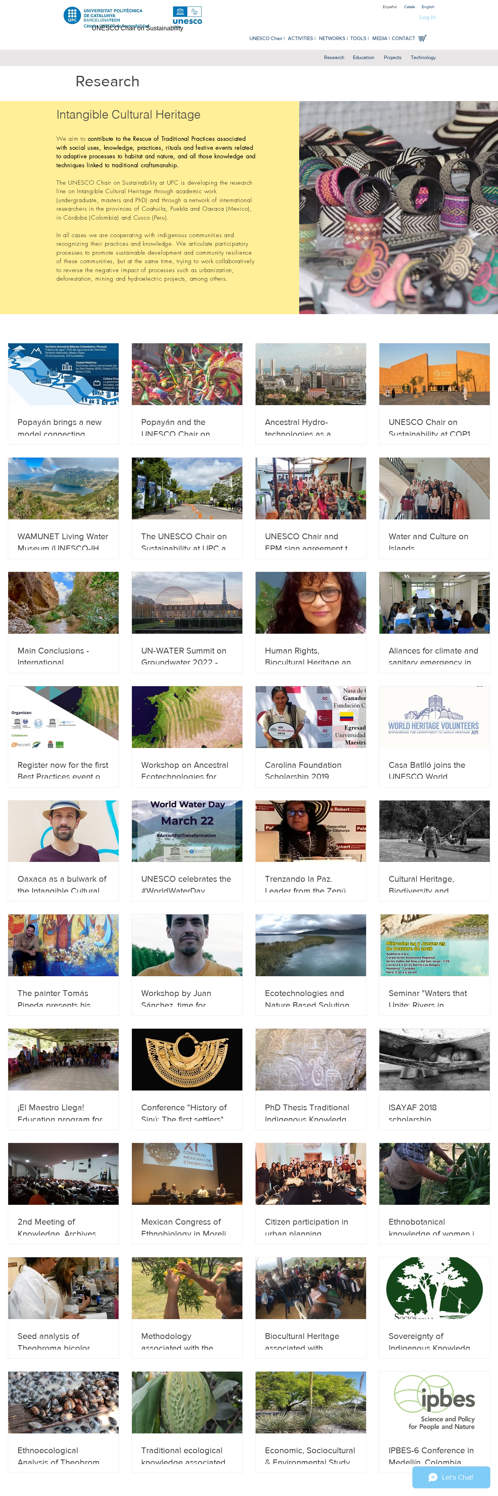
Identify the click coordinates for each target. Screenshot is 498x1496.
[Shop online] (422, 38)
